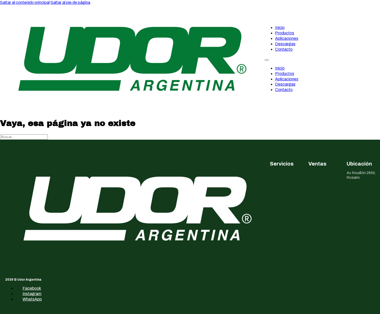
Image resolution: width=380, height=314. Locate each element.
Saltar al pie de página (70, 2)
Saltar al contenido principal (25, 2)
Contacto (284, 49)
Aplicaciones (286, 38)
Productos (284, 33)
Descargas (285, 44)
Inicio (280, 27)
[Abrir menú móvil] (267, 60)
